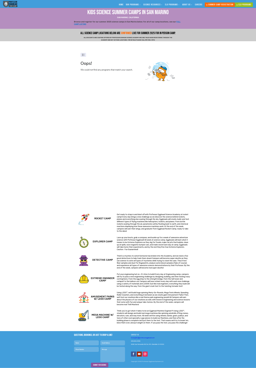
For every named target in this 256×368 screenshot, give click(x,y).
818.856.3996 (135, 341)
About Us (186, 5)
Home (121, 5)
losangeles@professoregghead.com (143, 338)
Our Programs (132, 5)
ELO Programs (171, 5)
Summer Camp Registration (220, 4)
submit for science (99, 365)
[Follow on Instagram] (145, 354)
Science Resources (152, 5)
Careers (198, 5)
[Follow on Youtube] (139, 354)
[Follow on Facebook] (133, 354)
